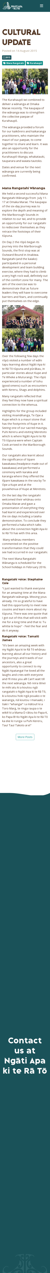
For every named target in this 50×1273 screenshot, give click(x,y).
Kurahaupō (35, 63)
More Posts (25, 737)
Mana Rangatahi (15, 63)
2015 (7, 57)
